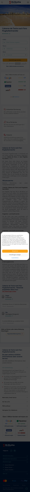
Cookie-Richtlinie (15, 257)
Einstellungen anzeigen (15, 254)
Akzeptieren (15, 251)
